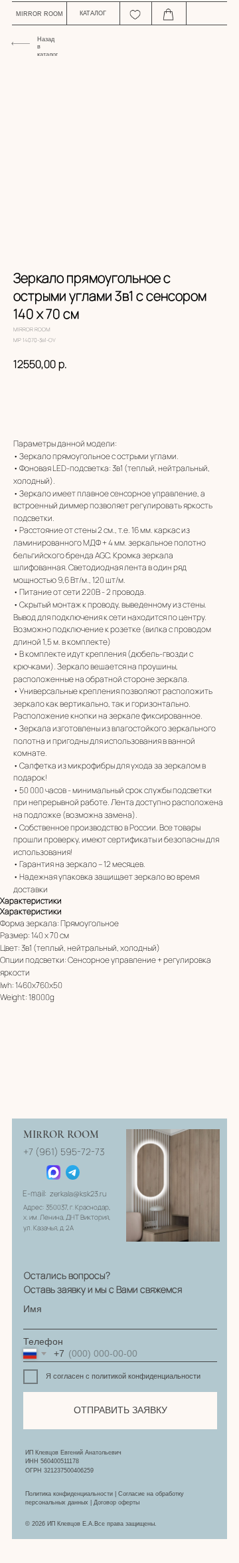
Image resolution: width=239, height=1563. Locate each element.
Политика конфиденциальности (69, 1493)
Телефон (43, 1342)
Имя (32, 1309)
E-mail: (34, 1193)
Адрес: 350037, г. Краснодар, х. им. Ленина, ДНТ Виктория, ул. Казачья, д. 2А (66, 1217)
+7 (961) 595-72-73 (63, 1152)
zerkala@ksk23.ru (78, 1193)
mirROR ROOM (39, 14)
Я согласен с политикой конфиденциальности (123, 1376)
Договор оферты (116, 1502)
